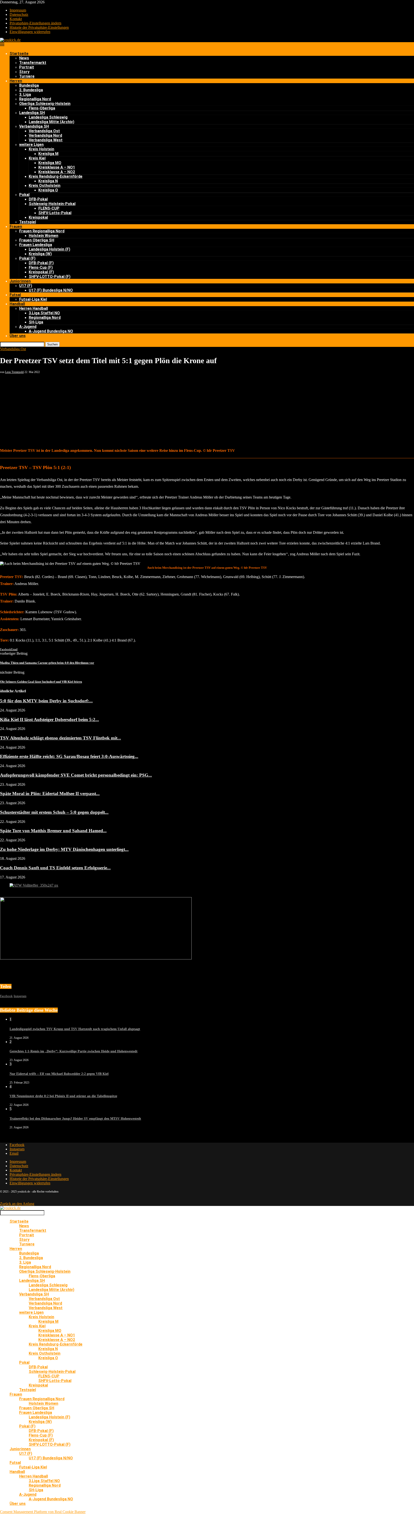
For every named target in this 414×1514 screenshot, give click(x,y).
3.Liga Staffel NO (44, 313)
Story (24, 71)
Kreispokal (38, 217)
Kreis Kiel (37, 158)
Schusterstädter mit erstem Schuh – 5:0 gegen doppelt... (54, 812)
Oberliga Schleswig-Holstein (44, 103)
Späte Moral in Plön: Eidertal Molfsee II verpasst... (50, 793)
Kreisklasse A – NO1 (56, 167)
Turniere (26, 76)
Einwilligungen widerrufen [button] (30, 32)
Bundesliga (29, 85)
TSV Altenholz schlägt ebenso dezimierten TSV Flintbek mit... (60, 737)
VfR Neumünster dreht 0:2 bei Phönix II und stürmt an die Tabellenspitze (63, 1096)
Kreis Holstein (41, 149)
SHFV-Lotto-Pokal (54, 213)
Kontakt (16, 19)
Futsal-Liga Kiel (33, 299)
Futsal (15, 294)
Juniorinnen (20, 281)
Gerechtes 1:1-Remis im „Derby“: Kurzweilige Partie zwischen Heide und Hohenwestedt (74, 1051)
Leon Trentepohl (14, 372)
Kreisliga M (48, 153)
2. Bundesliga (31, 90)
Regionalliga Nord (35, 99)
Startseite (19, 53)
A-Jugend (27, 326)
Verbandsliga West (46, 140)
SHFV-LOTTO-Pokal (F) (49, 276)
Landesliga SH (32, 112)
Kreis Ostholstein (44, 185)
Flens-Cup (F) (41, 267)
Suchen (52, 344)
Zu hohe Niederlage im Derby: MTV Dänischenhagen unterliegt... (64, 849)
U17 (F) (25, 285)
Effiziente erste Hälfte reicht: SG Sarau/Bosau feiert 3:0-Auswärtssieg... (69, 756)
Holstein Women (43, 235)
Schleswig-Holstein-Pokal (52, 203)
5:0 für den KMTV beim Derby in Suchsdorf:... (46, 700)
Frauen (16, 226)
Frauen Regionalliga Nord (41, 231)
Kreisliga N (48, 181)
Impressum (18, 10)
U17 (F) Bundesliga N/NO (51, 290)
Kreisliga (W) (40, 254)
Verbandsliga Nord (45, 135)
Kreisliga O (48, 190)
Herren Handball (33, 308)
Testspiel (27, 222)
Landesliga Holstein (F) (49, 249)
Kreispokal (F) (41, 272)
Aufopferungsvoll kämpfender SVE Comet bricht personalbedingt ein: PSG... (76, 775)
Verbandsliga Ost (44, 131)
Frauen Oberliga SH (36, 240)
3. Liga (25, 94)
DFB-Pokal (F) (41, 263)
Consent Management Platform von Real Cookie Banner (43, 1512)
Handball (17, 304)
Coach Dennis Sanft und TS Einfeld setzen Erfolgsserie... (55, 867)
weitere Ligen (31, 144)
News (24, 58)
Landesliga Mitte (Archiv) (51, 122)
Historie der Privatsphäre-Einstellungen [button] (39, 27)
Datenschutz (19, 14)
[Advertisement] (207, 409)
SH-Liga (36, 322)
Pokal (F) (27, 258)
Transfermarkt (32, 62)
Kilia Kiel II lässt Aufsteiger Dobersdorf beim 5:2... (49, 719)
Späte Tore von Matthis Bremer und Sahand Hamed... (53, 830)
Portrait (26, 67)
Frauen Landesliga (35, 244)
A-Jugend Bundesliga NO (51, 331)
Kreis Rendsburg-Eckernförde (55, 176)
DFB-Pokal (38, 199)
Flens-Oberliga (42, 108)
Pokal (24, 194)
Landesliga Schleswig (48, 117)
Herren (16, 81)
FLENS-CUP (48, 208)
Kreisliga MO (49, 163)
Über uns (18, 335)
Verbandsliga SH (34, 126)
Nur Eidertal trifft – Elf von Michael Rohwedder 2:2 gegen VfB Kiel (59, 1074)
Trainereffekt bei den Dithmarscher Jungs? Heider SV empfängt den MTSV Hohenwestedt (75, 1118)
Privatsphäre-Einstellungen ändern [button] (35, 23)
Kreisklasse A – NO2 (56, 172)
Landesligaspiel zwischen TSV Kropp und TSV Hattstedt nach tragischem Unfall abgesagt (75, 1029)
